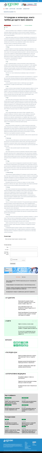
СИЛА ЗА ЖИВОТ (19, 8)
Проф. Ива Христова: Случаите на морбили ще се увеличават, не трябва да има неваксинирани (29, 431)
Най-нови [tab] (23, 277)
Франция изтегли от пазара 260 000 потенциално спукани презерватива (29, 424)
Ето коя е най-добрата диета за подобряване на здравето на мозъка (29, 410)
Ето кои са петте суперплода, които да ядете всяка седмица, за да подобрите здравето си (26, 333)
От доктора (10, 298)
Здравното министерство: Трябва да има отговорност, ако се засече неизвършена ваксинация (12, 431)
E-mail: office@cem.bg (28, 450)
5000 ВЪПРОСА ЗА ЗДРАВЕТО (9, 11)
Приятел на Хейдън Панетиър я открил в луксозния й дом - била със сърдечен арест (27, 357)
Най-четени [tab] (18, 277)
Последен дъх (11, 352)
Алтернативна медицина (16, 374)
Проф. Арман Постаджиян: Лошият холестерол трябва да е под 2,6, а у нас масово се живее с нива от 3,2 (26, 302)
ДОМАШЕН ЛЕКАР (26, 8)
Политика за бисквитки (28, 448)
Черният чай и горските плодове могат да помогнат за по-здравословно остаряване (12, 402)
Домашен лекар (7, 25)
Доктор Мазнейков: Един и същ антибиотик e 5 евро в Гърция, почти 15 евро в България (27, 308)
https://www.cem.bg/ (34, 450)
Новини (6, 8)
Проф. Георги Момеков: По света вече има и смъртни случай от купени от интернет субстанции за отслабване (27, 314)
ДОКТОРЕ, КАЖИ (12, 8)
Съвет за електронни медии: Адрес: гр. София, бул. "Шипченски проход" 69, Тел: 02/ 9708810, (15, 450)
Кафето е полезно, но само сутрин (25, 323)
